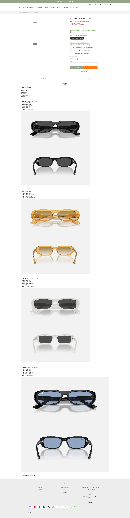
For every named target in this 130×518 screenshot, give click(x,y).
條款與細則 (65, 491)
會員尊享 (66, 8)
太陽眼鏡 (46, 8)
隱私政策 (65, 492)
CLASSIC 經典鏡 (34, 12)
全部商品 (20, 12)
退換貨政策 (65, 489)
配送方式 (77, 8)
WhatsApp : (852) (88, 487)
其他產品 (53, 8)
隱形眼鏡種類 (39, 8)
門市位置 (71, 8)
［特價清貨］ (59, 8)
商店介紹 (25, 8)
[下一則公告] (103, 1)
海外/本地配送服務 (65, 487)
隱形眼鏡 (31, 8)
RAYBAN (29, 12)
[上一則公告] (27, 1)
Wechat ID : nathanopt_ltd (90, 491)
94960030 (96, 487)
